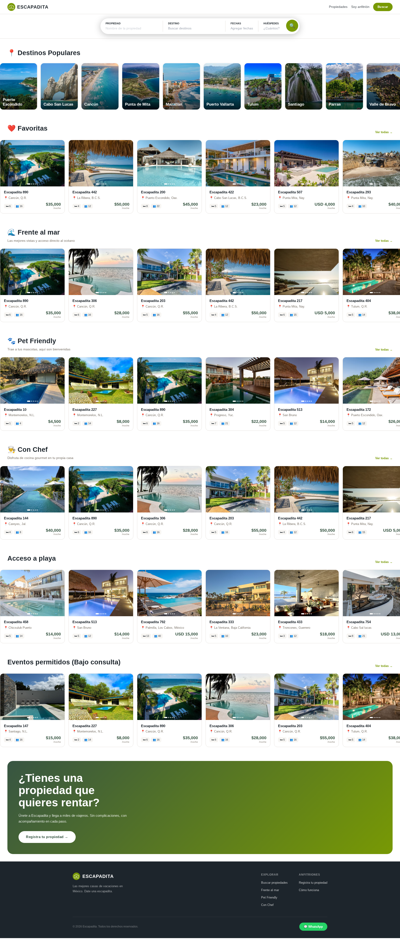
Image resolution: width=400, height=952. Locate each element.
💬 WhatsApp (313, 926)
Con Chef (267, 905)
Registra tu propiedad (313, 882)
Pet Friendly (269, 897)
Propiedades (338, 7)
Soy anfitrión (360, 7)
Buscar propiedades (274, 882)
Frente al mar (270, 890)
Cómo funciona (309, 890)
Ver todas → (384, 132)
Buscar (383, 7)
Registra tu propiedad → (47, 837)
